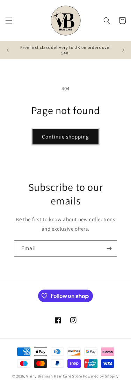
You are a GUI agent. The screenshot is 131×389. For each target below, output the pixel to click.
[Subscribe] (109, 248)
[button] (8, 20)
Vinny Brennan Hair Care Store (54, 376)
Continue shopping (65, 136)
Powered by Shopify (101, 376)
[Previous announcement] (7, 50)
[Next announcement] (123, 50)
